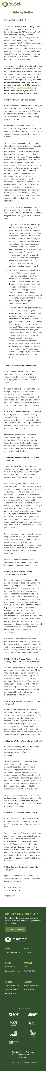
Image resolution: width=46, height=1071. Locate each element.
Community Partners (12, 986)
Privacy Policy (14, 1062)
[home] (15, 4)
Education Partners (11, 990)
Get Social (27, 952)
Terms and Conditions (28, 1062)
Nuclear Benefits (29, 990)
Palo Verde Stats (29, 971)
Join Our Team (10, 967)
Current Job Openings (12, 971)
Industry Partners (10, 994)
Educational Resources (31, 986)
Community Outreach (12, 952)
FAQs (26, 967)
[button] (41, 4)
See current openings (15, 929)
